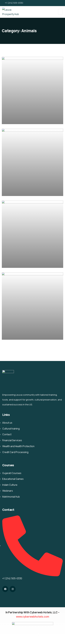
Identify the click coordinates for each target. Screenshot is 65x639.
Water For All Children (21, 263)
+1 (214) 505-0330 (14, 2)
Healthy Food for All (20, 335)
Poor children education (23, 120)
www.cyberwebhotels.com (32, 616)
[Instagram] (13, 589)
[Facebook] (5, 589)
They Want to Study (20, 192)
